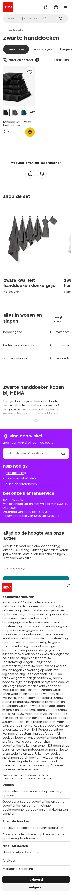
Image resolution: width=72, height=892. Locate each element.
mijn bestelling (16, 473)
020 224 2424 (13, 500)
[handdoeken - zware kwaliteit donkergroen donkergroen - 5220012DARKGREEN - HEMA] (24, 112)
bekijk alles (58, 319)
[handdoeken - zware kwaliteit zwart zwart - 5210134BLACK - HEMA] (6, 112)
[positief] (30, 174)
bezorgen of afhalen (21, 478)
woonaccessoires (15, 358)
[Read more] (36, 420)
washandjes (43, 49)
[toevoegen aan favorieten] (30, 72)
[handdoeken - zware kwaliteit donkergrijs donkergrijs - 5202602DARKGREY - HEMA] (15, 112)
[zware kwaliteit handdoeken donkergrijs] (34, 250)
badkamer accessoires (18, 345)
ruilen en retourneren (21, 484)
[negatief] (42, 174)
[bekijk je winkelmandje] (56, 7)
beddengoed (12, 332)
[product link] (19, 86)
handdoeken (15, 30)
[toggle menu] (65, 7)
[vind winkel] (63, 453)
